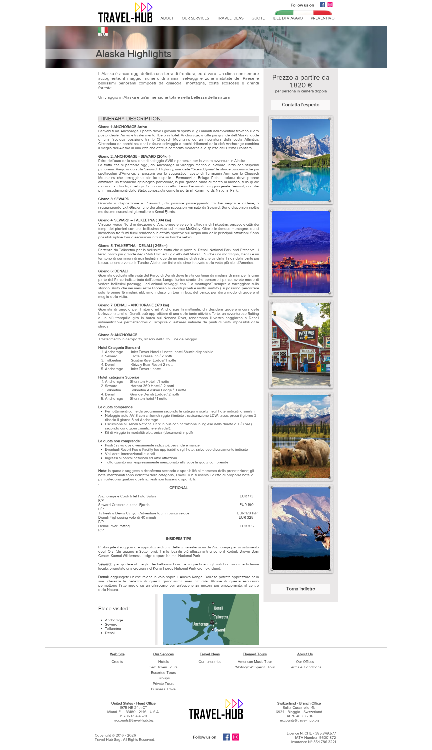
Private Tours (163, 683)
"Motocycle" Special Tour (254, 667)
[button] (301, 160)
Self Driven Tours (164, 667)
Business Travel (163, 689)
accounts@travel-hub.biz (134, 720)
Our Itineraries (209, 661)
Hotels (163, 661)
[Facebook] (322, 4)
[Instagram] (330, 4)
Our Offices (305, 661)
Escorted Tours (163, 672)
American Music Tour (255, 661)
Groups (164, 678)
